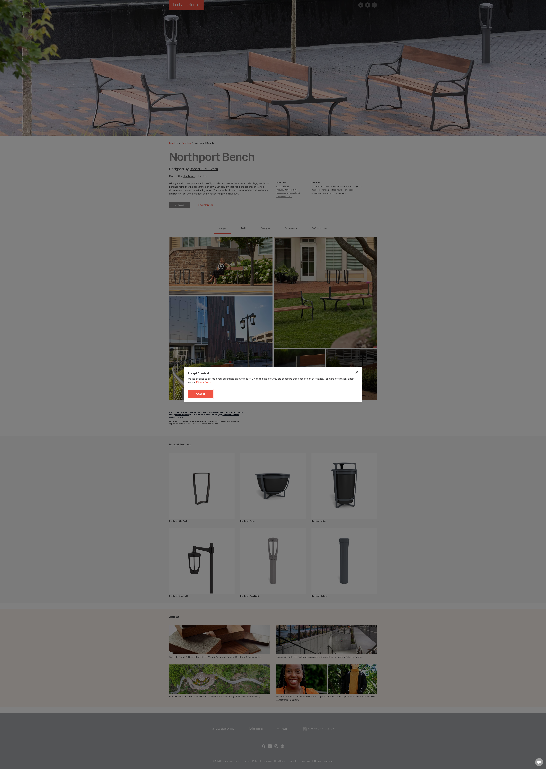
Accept (200, 393)
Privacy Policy (203, 382)
